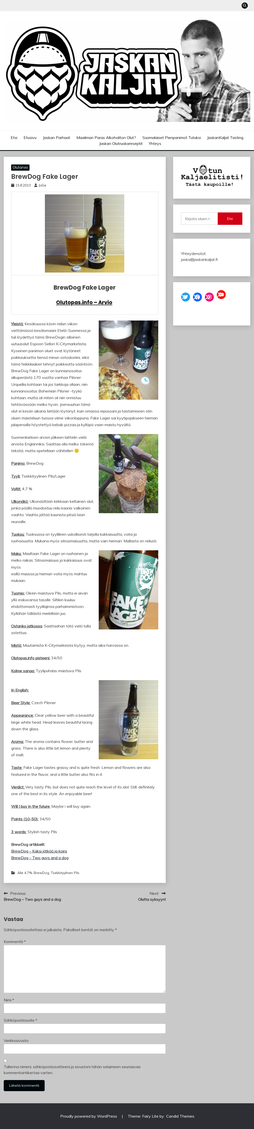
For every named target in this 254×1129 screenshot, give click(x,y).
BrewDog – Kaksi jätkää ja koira (39, 851)
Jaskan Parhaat (56, 137)
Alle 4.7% (24, 873)
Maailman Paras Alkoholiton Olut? (106, 137)
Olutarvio (20, 167)
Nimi (9, 999)
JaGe (42, 185)
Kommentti (15, 941)
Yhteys (155, 143)
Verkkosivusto (16, 1040)
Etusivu (30, 137)
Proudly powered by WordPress (89, 1116)
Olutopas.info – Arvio (84, 302)
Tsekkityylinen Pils (65, 873)
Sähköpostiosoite (20, 1020)
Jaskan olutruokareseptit (121, 143)
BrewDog (41, 873)
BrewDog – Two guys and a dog (39, 857)
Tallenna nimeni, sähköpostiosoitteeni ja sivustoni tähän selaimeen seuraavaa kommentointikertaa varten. (72, 1069)
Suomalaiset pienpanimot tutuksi (171, 137)
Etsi (14, 137)
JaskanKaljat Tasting (225, 137)
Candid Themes (180, 1116)
